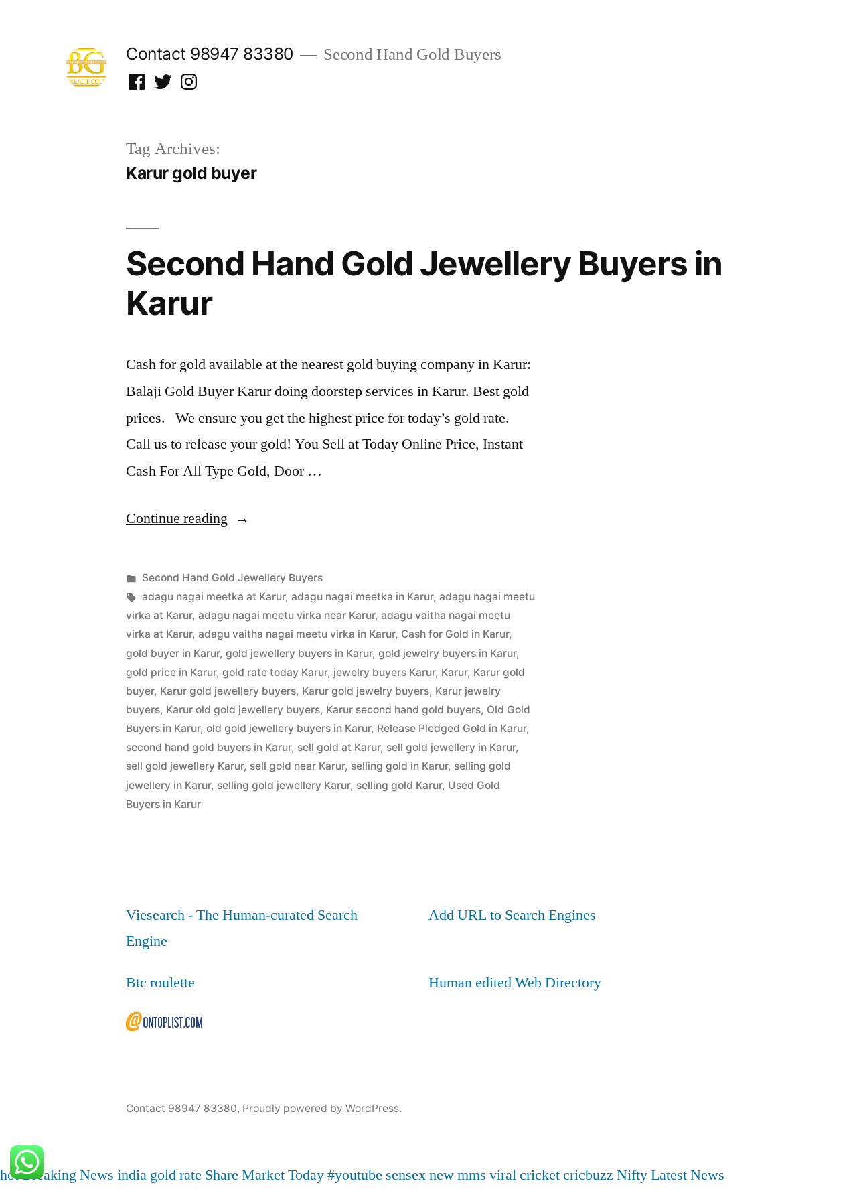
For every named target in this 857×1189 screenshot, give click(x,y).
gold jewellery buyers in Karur (299, 653)
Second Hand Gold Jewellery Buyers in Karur (424, 283)
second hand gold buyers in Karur (208, 747)
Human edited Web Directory (514, 982)
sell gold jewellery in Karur (451, 747)
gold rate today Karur (274, 672)
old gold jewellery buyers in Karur (288, 728)
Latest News (687, 1175)
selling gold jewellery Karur (283, 785)
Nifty (632, 1175)
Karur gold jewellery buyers (228, 691)
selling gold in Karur (399, 766)
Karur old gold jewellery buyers (243, 709)
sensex (406, 1175)
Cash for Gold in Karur (455, 634)
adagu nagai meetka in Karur (362, 596)
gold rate (176, 1175)
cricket (540, 1175)
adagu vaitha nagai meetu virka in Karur (296, 634)
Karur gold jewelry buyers (365, 691)
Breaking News (68, 1175)
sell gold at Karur (338, 747)
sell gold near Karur (297, 766)
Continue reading (188, 518)
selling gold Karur (399, 785)
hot (9, 1175)
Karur (454, 672)
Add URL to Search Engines (512, 915)
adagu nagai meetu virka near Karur (286, 615)
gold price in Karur (171, 672)
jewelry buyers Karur (384, 672)
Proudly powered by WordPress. (322, 1108)
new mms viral (472, 1175)
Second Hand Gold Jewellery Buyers (232, 577)
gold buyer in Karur (173, 653)
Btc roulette (160, 982)
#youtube (354, 1175)
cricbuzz (588, 1175)
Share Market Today (264, 1175)
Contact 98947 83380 (209, 54)
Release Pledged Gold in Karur (451, 728)
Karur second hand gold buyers (403, 709)
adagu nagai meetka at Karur (213, 596)
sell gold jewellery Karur (185, 766)
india (132, 1175)
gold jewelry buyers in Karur (447, 653)
